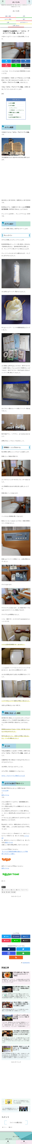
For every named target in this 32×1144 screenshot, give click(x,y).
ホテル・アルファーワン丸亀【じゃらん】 (13, 775)
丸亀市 (9, 892)
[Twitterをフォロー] (23, 949)
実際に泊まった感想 (14, 112)
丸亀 (4, 892)
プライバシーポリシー (23, 1139)
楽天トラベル (5, 795)
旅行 (4, 887)
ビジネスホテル (6, 889)
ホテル (13, 889)
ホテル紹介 (12, 105)
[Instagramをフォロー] (9, 953)
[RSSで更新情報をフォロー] (16, 957)
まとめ (11, 114)
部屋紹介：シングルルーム (17, 110)
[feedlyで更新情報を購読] (23, 953)
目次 (14, 99)
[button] (28, 532)
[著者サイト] (9, 949)
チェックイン (14, 107)
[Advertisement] (16, 914)
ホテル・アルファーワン (22, 889)
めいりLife (16, 2)
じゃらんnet (5, 790)
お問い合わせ (8, 1139)
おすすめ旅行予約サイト (15, 117)
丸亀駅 (14, 892)
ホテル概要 (12, 103)
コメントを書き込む (16, 1122)
